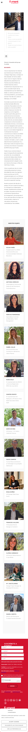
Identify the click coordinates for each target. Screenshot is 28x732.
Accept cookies (14, 721)
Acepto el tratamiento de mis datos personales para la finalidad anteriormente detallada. (13, 675)
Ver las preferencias (14, 729)
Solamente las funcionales (14, 725)
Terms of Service (16, 692)
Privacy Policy (7, 692)
